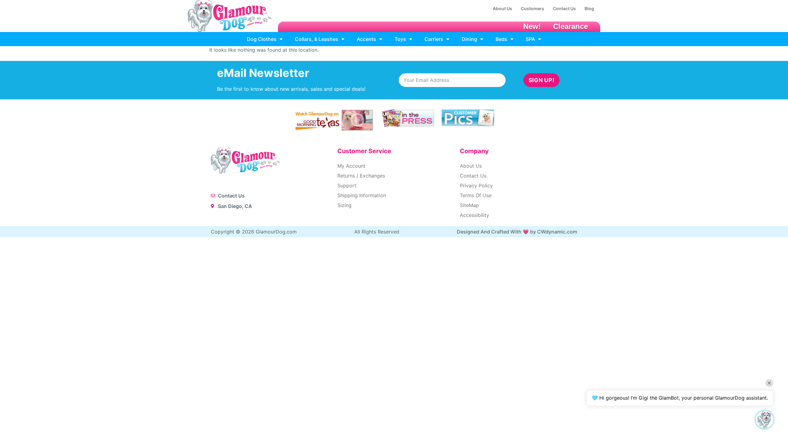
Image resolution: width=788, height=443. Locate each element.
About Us (471, 166)
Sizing (344, 205)
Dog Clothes (261, 39)
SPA (530, 39)
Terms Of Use (476, 195)
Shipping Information (361, 195)
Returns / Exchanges (361, 176)
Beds (501, 39)
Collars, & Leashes (316, 39)
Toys (400, 39)
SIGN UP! (542, 80)
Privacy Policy (476, 185)
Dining (469, 39)
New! (532, 26)
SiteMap (469, 205)
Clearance (570, 26)
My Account (351, 166)
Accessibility (474, 215)
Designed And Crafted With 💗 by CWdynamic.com (517, 232)
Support (346, 185)
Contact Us (473, 176)
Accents (366, 39)
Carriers (433, 39)
